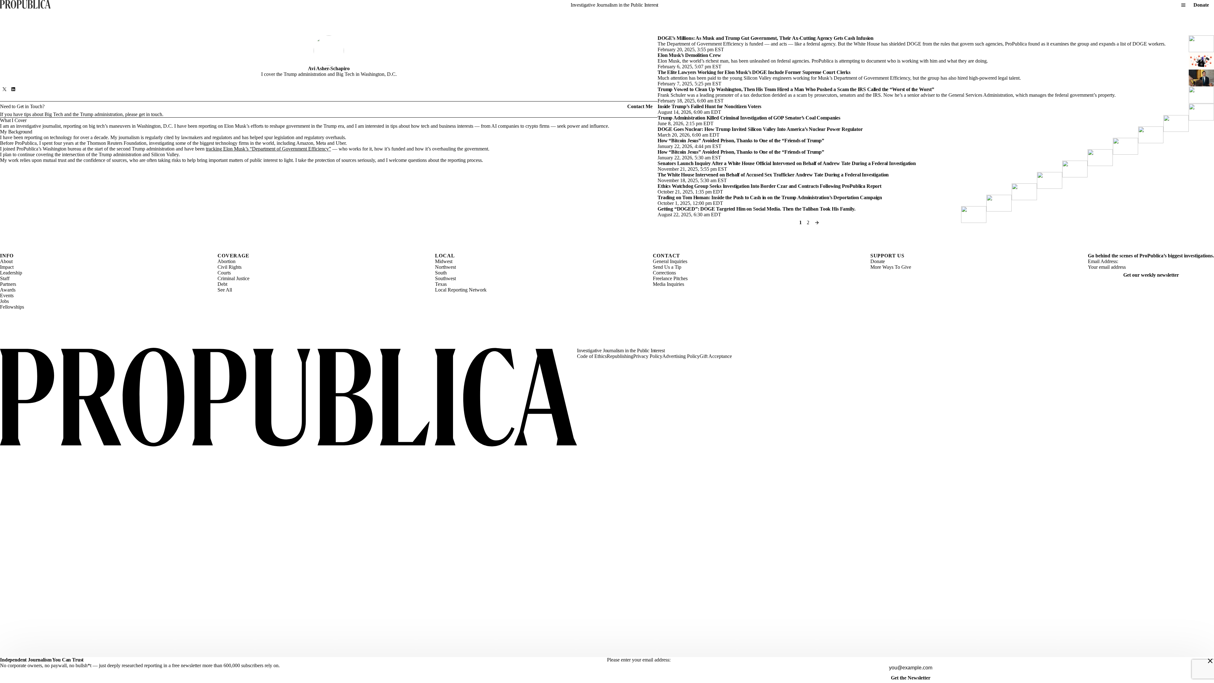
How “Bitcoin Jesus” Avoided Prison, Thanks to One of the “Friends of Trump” (741, 140)
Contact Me (640, 106)
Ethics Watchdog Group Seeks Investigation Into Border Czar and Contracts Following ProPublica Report (769, 186)
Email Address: (1103, 261)
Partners (8, 284)
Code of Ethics (592, 356)
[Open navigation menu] (1183, 5)
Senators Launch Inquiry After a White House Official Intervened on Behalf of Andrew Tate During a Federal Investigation (787, 163)
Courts (224, 272)
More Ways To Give (890, 267)
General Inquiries (670, 261)
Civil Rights (230, 267)
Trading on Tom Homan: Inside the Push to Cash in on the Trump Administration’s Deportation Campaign (770, 197)
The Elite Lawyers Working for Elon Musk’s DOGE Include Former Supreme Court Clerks (754, 72)
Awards (7, 289)
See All (225, 289)
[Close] (1210, 661)
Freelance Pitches (670, 278)
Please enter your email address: (639, 659)
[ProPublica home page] (288, 398)
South (441, 272)
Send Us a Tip (667, 267)
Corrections (664, 272)
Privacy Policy (647, 356)
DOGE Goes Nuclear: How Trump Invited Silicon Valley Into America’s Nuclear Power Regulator (760, 129)
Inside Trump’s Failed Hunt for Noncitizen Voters (709, 106)
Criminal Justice (233, 278)
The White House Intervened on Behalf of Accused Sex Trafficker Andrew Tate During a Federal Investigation (773, 174)
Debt (222, 284)
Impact (7, 267)
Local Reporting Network (461, 289)
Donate (1201, 5)
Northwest (445, 267)
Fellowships (12, 307)
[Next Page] (817, 223)
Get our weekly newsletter (1151, 275)
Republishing (620, 356)
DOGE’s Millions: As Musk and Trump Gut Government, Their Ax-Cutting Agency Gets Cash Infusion (766, 38)
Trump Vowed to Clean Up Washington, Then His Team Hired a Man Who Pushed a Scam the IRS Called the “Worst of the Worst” (796, 89)
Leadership (11, 272)
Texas (441, 284)
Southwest (445, 278)
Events (7, 295)
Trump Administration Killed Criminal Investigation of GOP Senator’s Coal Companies (749, 117)
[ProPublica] (25, 5)
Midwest (443, 261)
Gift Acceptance (716, 356)
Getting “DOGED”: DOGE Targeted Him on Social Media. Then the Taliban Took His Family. (756, 209)
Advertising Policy (681, 356)
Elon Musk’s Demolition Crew (689, 55)
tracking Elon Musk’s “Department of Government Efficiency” (268, 148)
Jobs (4, 301)
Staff (4, 278)
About (6, 261)
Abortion (227, 261)
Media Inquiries (668, 284)
